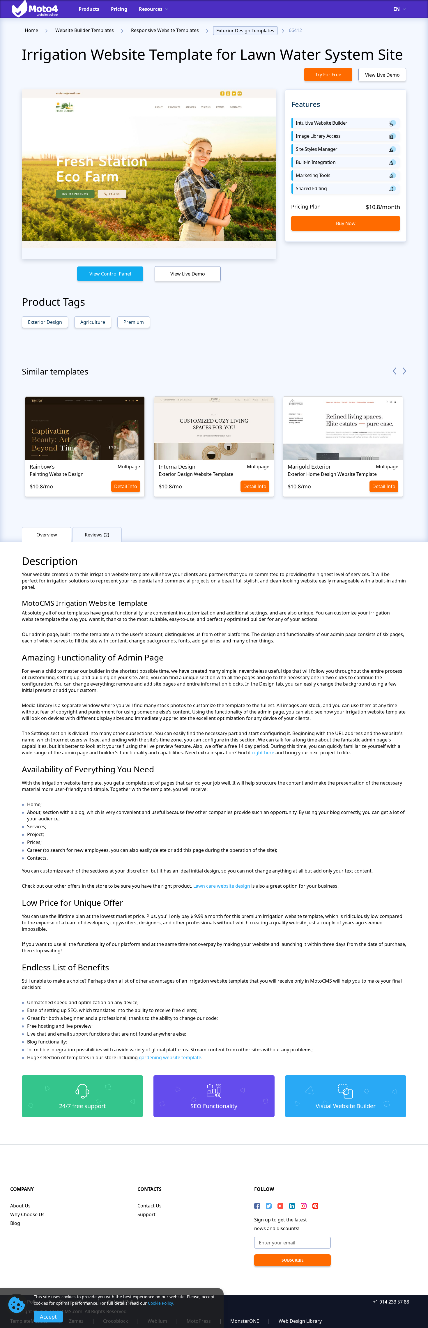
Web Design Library (300, 1321)
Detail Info (125, 486)
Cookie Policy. (161, 1303)
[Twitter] (269, 1206)
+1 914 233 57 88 (391, 1302)
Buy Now (346, 223)
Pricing (119, 9)
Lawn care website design (221, 886)
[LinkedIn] (292, 1206)
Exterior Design (45, 322)
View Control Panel (110, 274)
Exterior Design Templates (245, 30)
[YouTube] (280, 1206)
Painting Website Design (57, 474)
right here (263, 752)
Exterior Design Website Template (196, 474)
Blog (15, 1223)
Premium (133, 322)
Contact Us (149, 1205)
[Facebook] (257, 1206)
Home (31, 30)
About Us (20, 1205)
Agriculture (92, 322)
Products (89, 9)
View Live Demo (382, 75)
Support (146, 1214)
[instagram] (304, 1206)
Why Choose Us (27, 1214)
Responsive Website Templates (165, 30)
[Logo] (39, 8)
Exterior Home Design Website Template (332, 474)
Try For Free (328, 74)
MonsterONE (244, 1321)
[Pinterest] (315, 1206)
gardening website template (170, 1057)
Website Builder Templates (84, 30)
